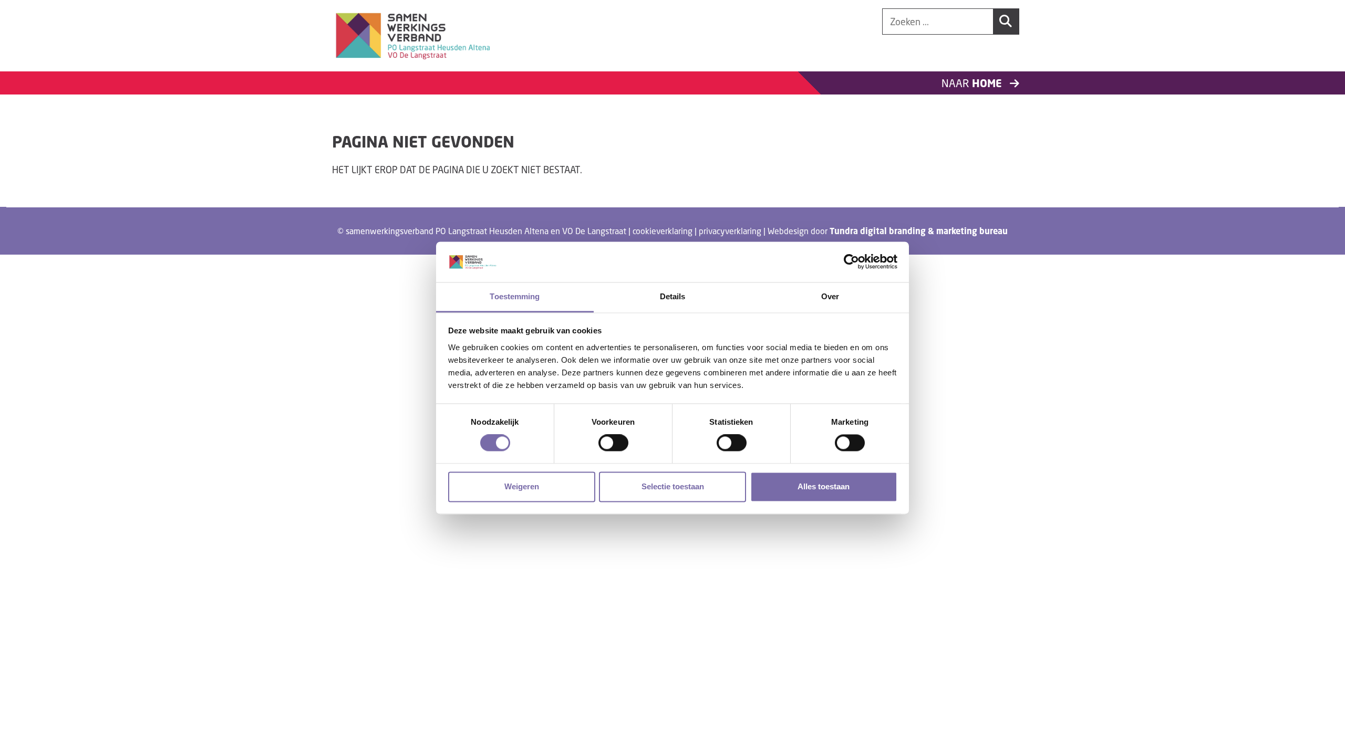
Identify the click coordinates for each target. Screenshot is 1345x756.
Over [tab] (830, 296)
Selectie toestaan (673, 486)
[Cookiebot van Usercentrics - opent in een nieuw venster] (851, 262)
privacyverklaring (730, 231)
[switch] (613, 443)
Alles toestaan (824, 486)
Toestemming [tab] (515, 296)
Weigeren (521, 486)
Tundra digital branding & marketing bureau (919, 231)
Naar (973, 83)
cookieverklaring (662, 231)
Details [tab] (673, 296)
